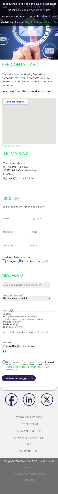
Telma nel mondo (29, 430)
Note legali (29, 479)
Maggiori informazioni (37, 22)
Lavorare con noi (26, 437)
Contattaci (29, 467)
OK (55, 22)
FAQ (29, 444)
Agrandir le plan (11, 146)
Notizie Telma (29, 424)
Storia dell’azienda (29, 417)
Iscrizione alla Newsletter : (16, 257)
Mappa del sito (29, 451)
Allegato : (7, 342)
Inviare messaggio (17, 378)
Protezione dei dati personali (29, 473)
